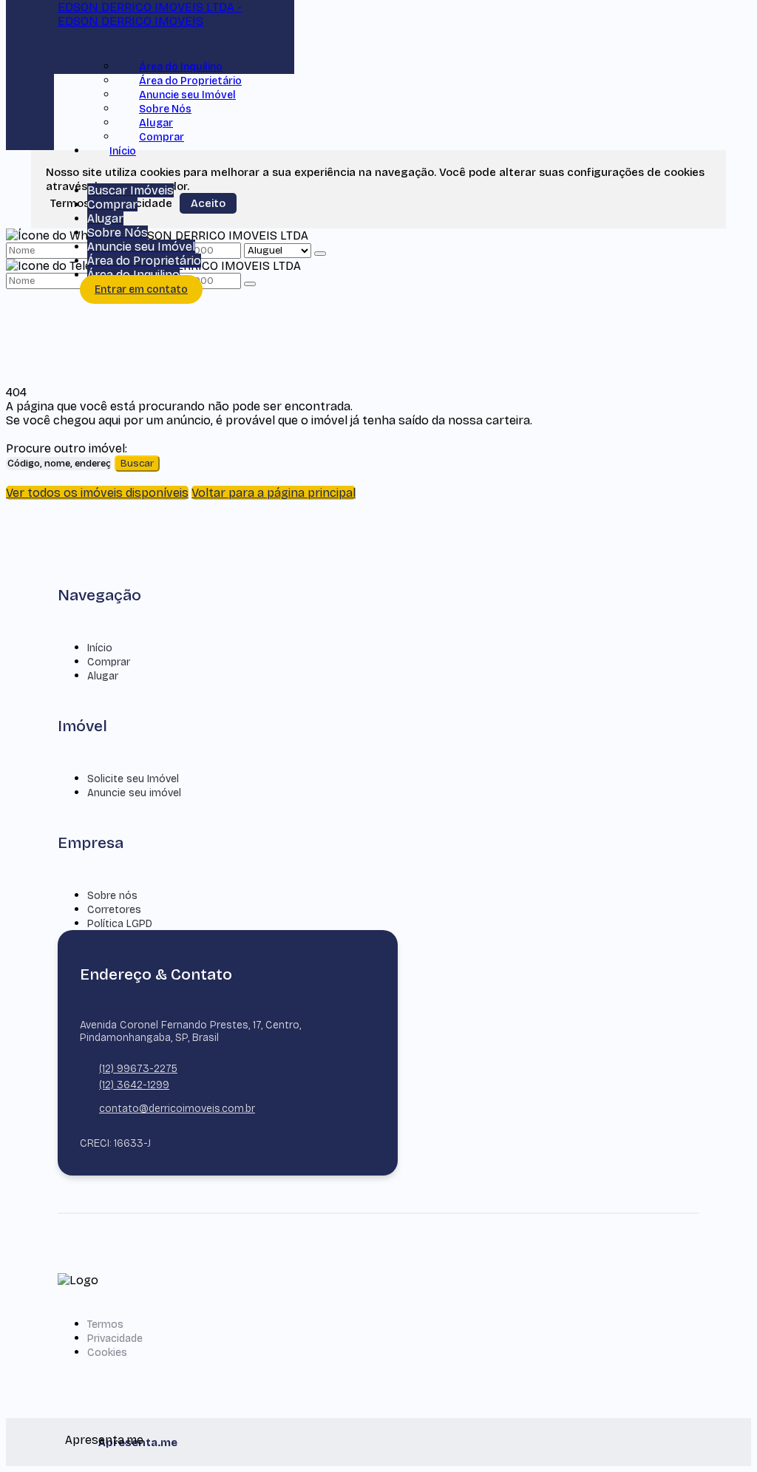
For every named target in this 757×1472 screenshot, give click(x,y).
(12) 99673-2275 (138, 1068)
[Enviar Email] (378, 30)
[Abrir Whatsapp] (722, 1433)
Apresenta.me (81, 1440)
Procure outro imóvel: (66, 448)
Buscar (137, 463)
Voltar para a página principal (273, 493)
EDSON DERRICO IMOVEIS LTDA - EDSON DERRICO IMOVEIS (150, 14)
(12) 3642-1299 (134, 1085)
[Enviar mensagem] (320, 253)
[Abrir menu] (62, 176)
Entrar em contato (141, 289)
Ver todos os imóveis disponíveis (97, 493)
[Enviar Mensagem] (250, 284)
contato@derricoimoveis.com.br (177, 1108)
